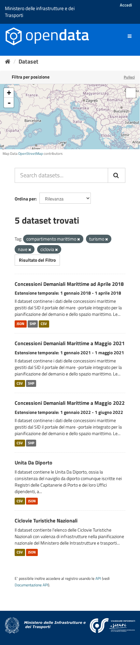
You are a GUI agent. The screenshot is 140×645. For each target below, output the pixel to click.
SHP (33, 323)
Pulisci (129, 77)
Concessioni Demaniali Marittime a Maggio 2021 (70, 343)
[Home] (7, 61)
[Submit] (116, 175)
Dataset (28, 61)
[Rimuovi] (78, 239)
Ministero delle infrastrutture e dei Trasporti (40, 12)
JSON (20, 323)
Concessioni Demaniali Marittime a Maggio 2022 (70, 403)
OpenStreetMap (30, 153)
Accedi (126, 5)
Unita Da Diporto (33, 462)
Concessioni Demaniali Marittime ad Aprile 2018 (69, 284)
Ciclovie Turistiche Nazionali (46, 520)
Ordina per (25, 198)
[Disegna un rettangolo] (131, 93)
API (98, 578)
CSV (44, 323)
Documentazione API (31, 585)
